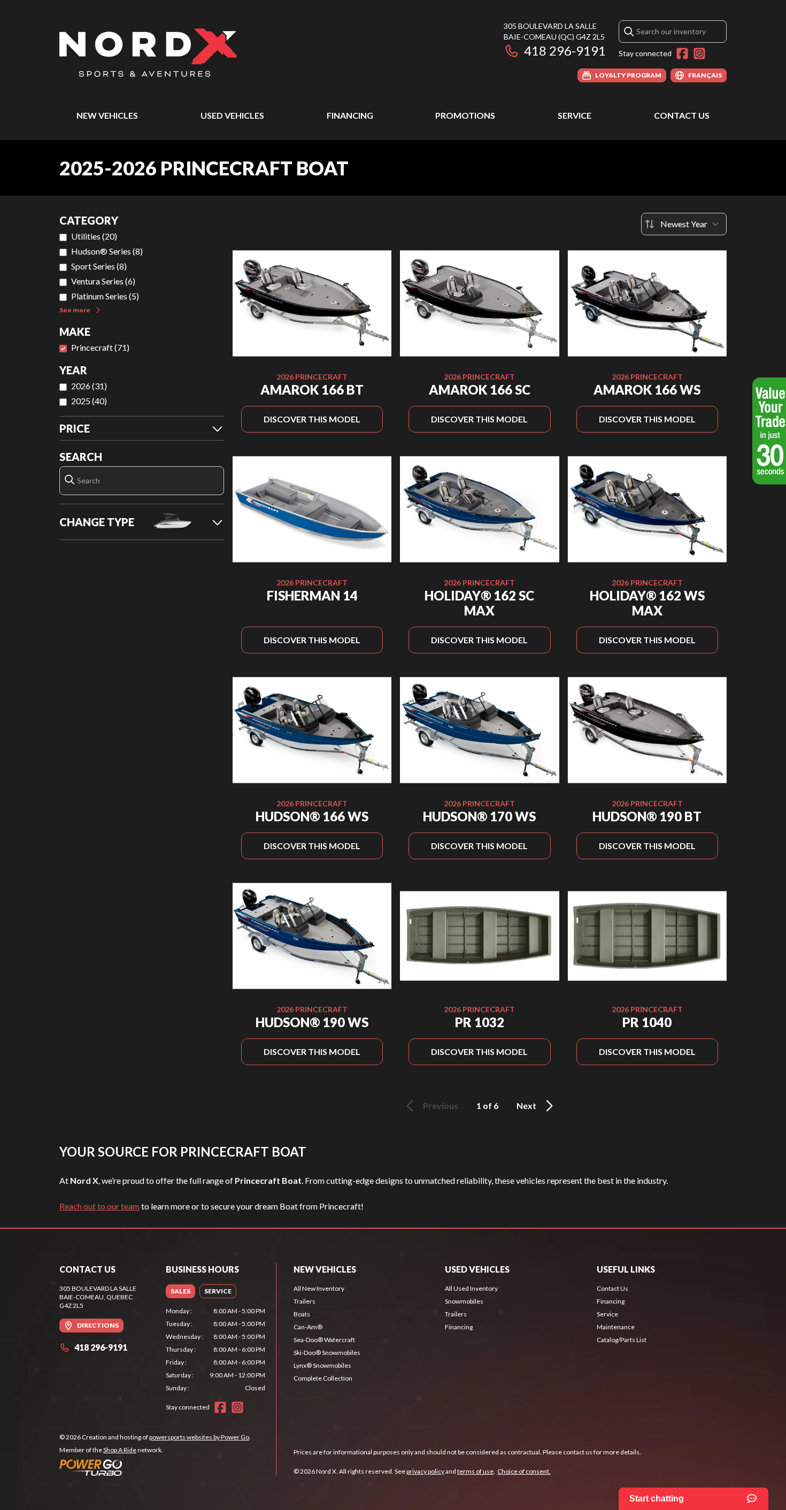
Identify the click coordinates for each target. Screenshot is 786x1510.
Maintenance (616, 1327)
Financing (350, 115)
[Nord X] (148, 52)
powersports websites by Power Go (199, 1437)
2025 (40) (89, 401)
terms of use (475, 1471)
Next (526, 1105)
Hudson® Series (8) (107, 251)
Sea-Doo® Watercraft (324, 1340)
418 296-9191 (565, 50)
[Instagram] (699, 53)
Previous (440, 1105)
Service (574, 115)
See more (74, 310)
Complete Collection (323, 1378)
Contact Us (682, 115)
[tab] (180, 1291)
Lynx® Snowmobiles (322, 1365)
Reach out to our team (99, 1206)
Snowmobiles (464, 1301)
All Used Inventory (471, 1288)
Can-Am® (308, 1327)
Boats (302, 1314)
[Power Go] (155, 1467)
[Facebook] (682, 53)
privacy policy (425, 1471)
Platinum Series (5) (105, 296)
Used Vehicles (232, 115)
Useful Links (626, 1269)
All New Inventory (319, 1288)
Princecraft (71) (100, 347)
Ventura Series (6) (103, 281)
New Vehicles (107, 115)
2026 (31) (89, 386)
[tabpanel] (216, 1349)
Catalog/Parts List (621, 1340)
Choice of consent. (524, 1471)
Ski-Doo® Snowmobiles (327, 1353)
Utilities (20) (94, 236)
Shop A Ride (119, 1450)
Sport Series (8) (99, 266)
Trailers (304, 1301)
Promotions (465, 115)
